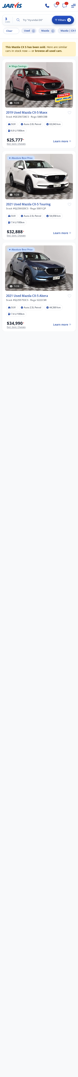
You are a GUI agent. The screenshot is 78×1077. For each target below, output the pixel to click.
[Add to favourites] (69, 112)
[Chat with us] (64, 5)
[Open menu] (73, 5)
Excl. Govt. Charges (16, 143)
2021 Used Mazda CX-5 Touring (28, 204)
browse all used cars (48, 51)
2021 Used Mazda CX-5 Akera (27, 296)
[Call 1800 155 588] (47, 5)
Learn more (60, 141)
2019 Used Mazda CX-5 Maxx (26, 113)
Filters (64, 20)
